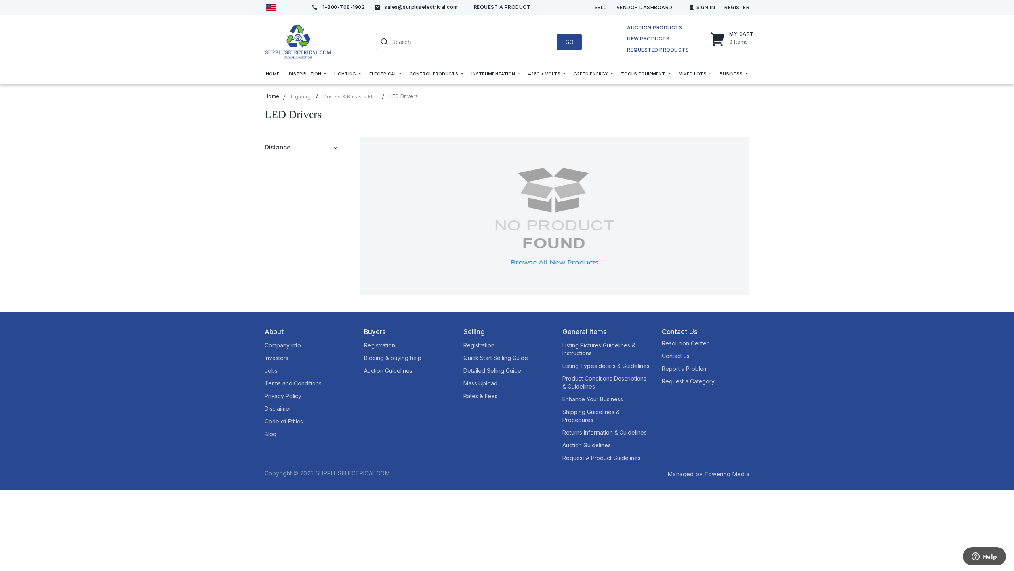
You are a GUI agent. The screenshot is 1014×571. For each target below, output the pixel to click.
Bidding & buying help (392, 357)
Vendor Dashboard (644, 7)
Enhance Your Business (592, 399)
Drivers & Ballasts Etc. (350, 96)
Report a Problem (685, 368)
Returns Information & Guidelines (604, 432)
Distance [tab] (278, 147)
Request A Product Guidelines (601, 457)
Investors (276, 357)
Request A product (502, 7)
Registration (379, 345)
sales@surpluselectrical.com (421, 7)
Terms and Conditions (293, 383)
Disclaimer (278, 408)
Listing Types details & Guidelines (606, 365)
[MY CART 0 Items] (719, 39)
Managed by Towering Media (708, 474)
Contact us (676, 356)
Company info (283, 345)
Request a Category (688, 381)
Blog (270, 434)
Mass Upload (480, 383)
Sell (601, 7)
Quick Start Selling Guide (495, 357)
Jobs (271, 370)
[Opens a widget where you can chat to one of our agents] (984, 557)
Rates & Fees (480, 396)
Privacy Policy (283, 396)
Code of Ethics (284, 421)
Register (736, 7)
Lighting (301, 96)
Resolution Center (685, 343)
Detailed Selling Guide (492, 370)
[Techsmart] (298, 41)
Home (272, 96)
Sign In (705, 7)
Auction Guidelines (388, 370)
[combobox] (479, 42)
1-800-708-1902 (343, 7)
